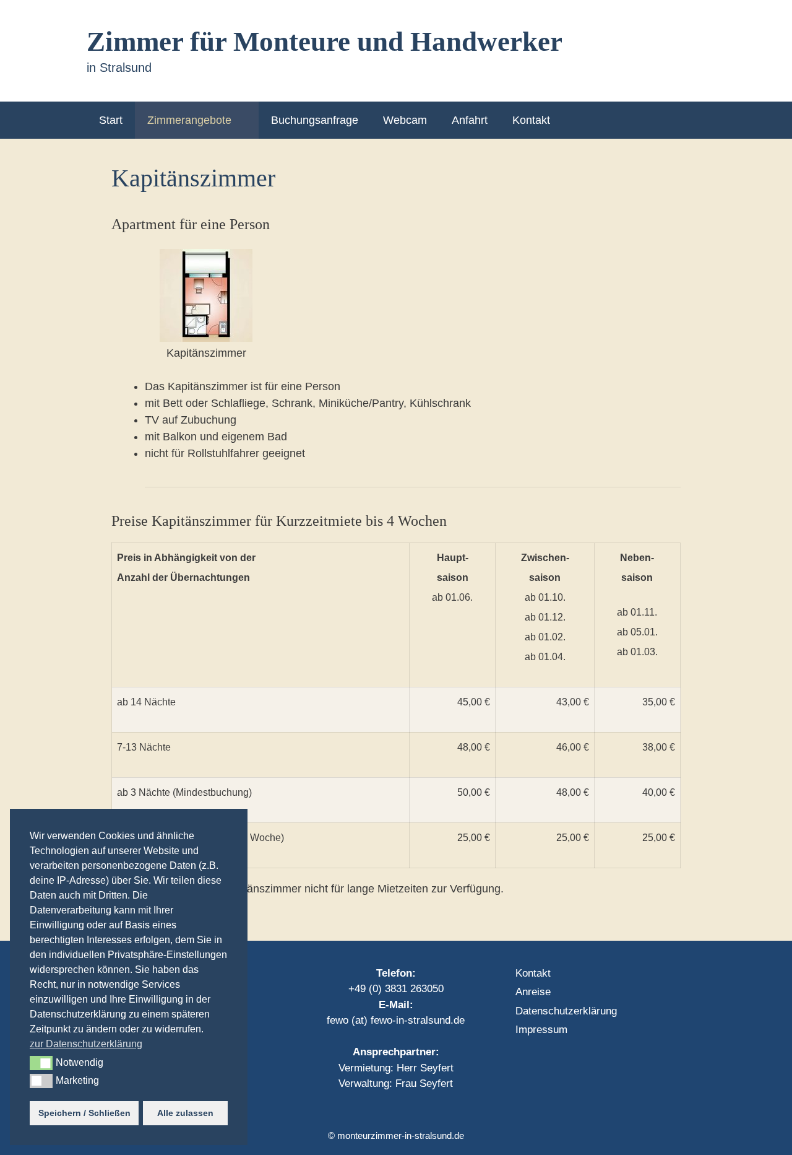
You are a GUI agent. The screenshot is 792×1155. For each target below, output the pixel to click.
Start (111, 120)
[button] (41, 1063)
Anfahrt (470, 120)
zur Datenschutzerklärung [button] (86, 1044)
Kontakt (531, 120)
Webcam (405, 120)
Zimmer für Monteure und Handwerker (324, 41)
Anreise (533, 992)
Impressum (541, 1029)
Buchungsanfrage (314, 120)
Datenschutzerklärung (566, 1011)
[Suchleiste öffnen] (685, 120)
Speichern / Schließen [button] (84, 1113)
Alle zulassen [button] (185, 1113)
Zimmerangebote (189, 120)
